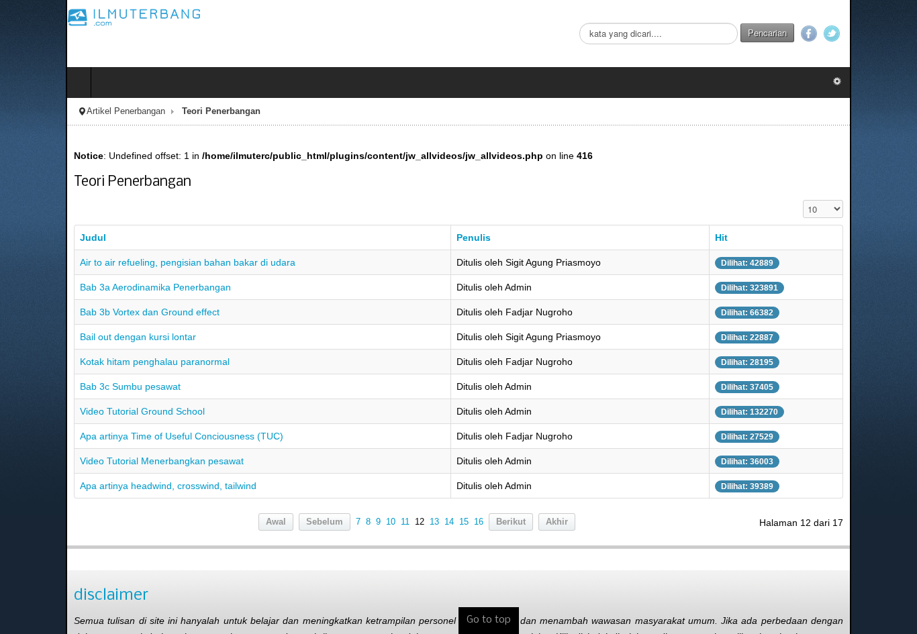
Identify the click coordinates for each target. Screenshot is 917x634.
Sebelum (324, 522)
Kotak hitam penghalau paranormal (89, 361)
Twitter (897, 33)
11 (405, 522)
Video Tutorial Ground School (76, 411)
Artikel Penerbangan (60, 111)
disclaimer (45, 595)
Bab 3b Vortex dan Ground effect (84, 312)
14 (449, 522)
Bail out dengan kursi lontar (72, 336)
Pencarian (833, 32)
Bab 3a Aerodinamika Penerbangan (89, 287)
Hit (764, 237)
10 (390, 522)
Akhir (557, 522)
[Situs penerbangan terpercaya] (68, 17)
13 (434, 522)
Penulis (472, 237)
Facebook (875, 33)
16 (478, 522)
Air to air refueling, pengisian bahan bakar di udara (122, 262)
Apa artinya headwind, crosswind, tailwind (102, 485)
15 (464, 522)
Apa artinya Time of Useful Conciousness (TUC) (116, 436)
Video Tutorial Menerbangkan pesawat (96, 461)
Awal (276, 522)
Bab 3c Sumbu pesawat (64, 386)
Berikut (511, 522)
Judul (27, 237)
